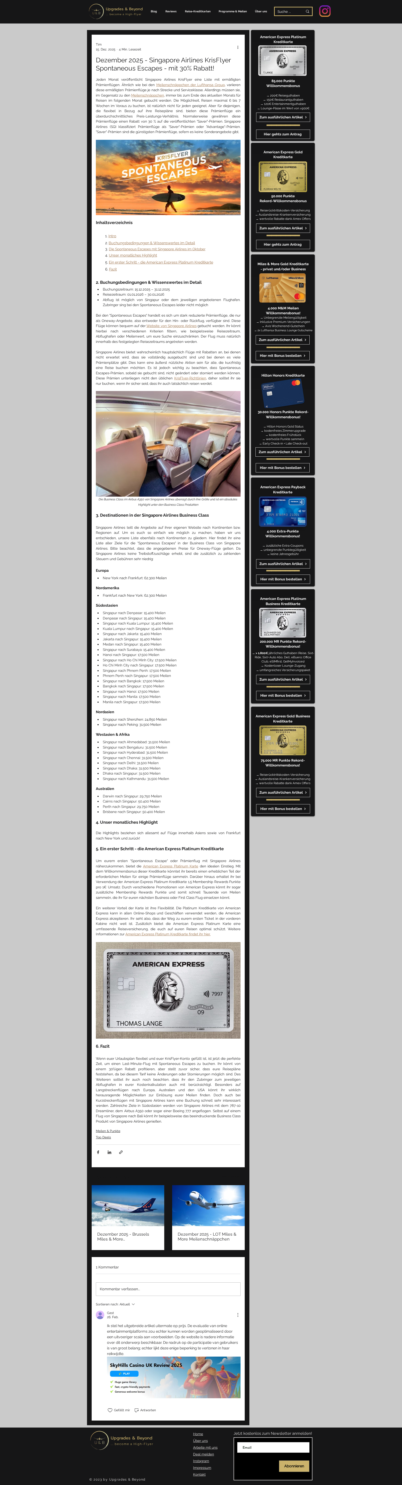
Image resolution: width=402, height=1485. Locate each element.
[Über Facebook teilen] (98, 1152)
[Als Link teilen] (121, 1152)
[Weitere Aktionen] (238, 47)
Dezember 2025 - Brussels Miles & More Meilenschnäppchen (123, 1236)
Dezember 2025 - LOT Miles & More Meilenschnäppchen (207, 1236)
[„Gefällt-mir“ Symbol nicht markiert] (110, 1410)
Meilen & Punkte (108, 1131)
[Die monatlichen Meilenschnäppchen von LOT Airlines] (208, 1205)
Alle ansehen (231, 1176)
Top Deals (103, 1137)
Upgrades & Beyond (124, 9)
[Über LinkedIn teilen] (109, 1152)
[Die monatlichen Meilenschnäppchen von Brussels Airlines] (128, 1205)
